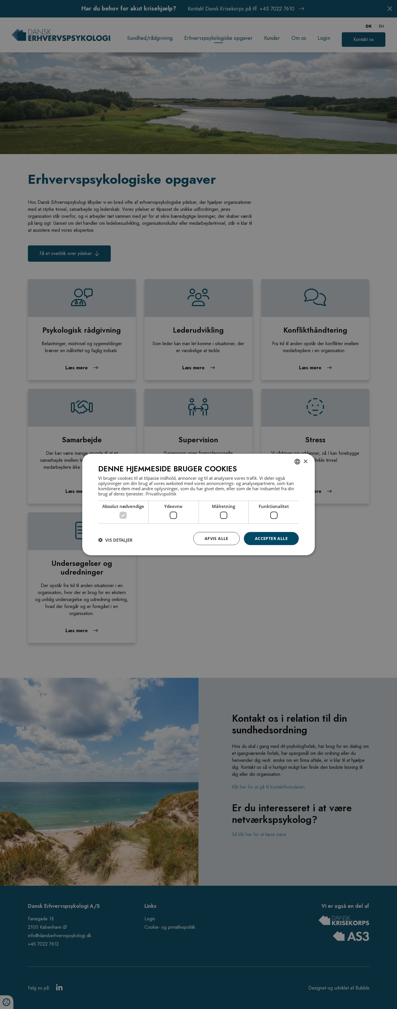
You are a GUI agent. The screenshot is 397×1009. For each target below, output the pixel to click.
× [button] (305, 461)
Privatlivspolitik (161, 493)
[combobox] (297, 462)
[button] (115, 540)
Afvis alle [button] (216, 538)
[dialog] (198, 504)
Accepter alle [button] (271, 538)
